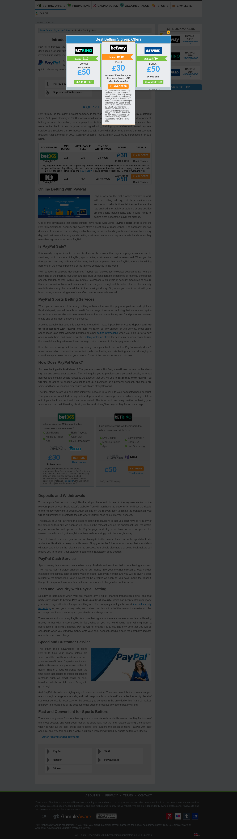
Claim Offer (118, 86)
